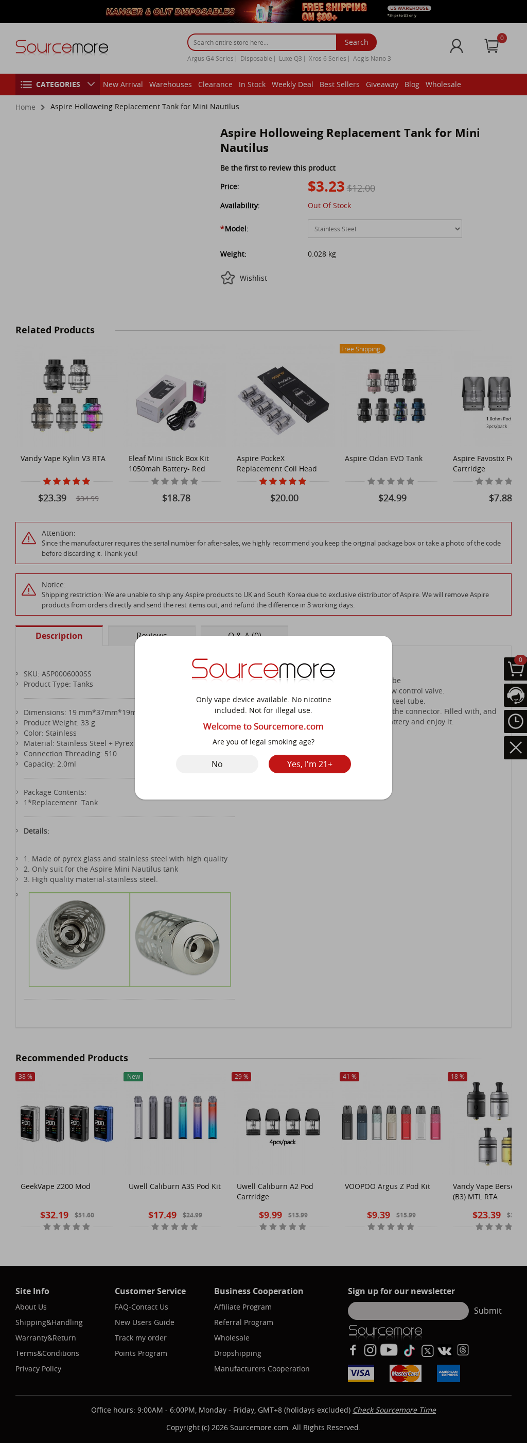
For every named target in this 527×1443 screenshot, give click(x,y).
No (217, 764)
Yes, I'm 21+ (309, 764)
